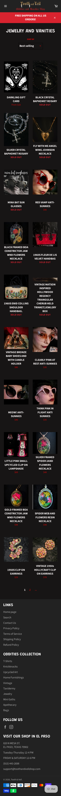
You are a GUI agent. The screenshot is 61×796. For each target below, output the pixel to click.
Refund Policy (11, 645)
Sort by (30, 39)
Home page (9, 612)
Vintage (7, 683)
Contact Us (9, 623)
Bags (6, 710)
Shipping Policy (12, 639)
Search (7, 618)
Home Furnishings (13, 678)
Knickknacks (10, 667)
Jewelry (7, 694)
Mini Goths (9, 699)
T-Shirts (7, 661)
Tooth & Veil (16, 779)
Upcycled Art (10, 672)
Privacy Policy (11, 628)
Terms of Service (12, 634)
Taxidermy (9, 689)
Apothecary (9, 705)
